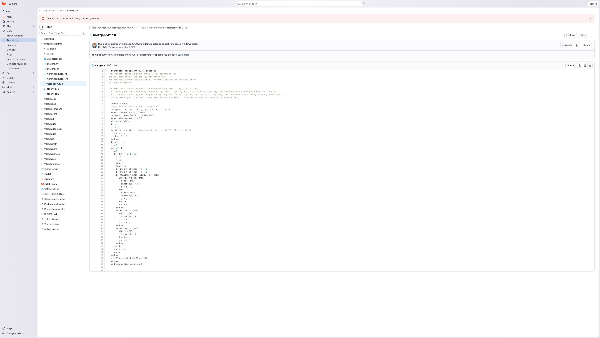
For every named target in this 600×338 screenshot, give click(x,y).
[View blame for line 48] (92, 210)
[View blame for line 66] (92, 264)
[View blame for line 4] (92, 79)
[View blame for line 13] (92, 106)
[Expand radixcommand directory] (42, 109)
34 (102, 169)
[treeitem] (63, 38)
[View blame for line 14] (92, 109)
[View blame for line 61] (92, 249)
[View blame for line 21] (92, 130)
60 (102, 246)
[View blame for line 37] (92, 177)
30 (102, 157)
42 (102, 192)
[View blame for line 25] (92, 142)
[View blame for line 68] (92, 270)
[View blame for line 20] (92, 127)
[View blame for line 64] (92, 258)
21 (102, 130)
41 (102, 189)
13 (102, 106)
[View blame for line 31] (92, 160)
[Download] (590, 65)
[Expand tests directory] (44, 54)
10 (102, 97)
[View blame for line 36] (92, 174)
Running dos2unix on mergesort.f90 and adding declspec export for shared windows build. (148, 44)
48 (102, 210)
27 (102, 148)
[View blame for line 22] (92, 133)
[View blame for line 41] (92, 189)
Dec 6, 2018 (130, 47)
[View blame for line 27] (92, 148)
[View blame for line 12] (92, 103)
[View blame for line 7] (92, 88)
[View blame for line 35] (92, 171)
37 (102, 178)
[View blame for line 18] (92, 121)
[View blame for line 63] (92, 255)
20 (102, 127)
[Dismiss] (591, 18)
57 (102, 237)
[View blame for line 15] (92, 112)
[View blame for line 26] (92, 145)
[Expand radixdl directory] (42, 119)
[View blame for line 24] (92, 139)
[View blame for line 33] (92, 165)
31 (102, 160)
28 (102, 151)
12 (102, 103)
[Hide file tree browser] (41, 27)
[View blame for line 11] (92, 100)
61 (102, 249)
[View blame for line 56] (92, 234)
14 (102, 109)
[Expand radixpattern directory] (42, 154)
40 (102, 186)
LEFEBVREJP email (106, 47)
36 (102, 175)
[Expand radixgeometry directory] (42, 129)
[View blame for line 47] (92, 207)
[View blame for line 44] (92, 198)
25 (102, 142)
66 (102, 264)
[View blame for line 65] (92, 261)
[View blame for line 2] (92, 73)
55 (102, 231)
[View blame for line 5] (92, 82)
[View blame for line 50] (92, 216)
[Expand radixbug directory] (42, 104)
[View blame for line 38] (92, 180)
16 (102, 115)
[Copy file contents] (579, 65)
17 (102, 118)
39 (102, 183)
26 (102, 145)
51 (102, 219)
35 (102, 172)
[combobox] (62, 33)
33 (102, 166)
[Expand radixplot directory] (42, 159)
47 (102, 207)
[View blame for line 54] (92, 228)
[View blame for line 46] (92, 204)
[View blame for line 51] (92, 219)
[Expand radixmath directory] (42, 144)
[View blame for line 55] (92, 231)
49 (102, 213)
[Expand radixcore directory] (42, 114)
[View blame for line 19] (92, 124)
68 (102, 270)
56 (102, 234)
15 (102, 112)
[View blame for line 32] (92, 162)
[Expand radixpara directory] (42, 149)
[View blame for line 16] (92, 115)
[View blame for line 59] (92, 243)
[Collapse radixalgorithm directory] (42, 44)
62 (102, 252)
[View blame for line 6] (92, 85)
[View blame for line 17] (92, 118)
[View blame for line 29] (92, 154)
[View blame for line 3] (92, 76)
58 (102, 240)
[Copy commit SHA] (576, 45)
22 (102, 133)
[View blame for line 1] (92, 70)
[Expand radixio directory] (42, 139)
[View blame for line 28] (92, 151)
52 (102, 222)
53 (102, 225)
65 (102, 261)
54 (102, 228)
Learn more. (184, 54)
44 (102, 198)
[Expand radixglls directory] (42, 134)
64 (102, 258)
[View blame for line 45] (92, 201)
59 (102, 243)
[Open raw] (584, 65)
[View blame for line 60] (92, 246)
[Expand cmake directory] (42, 39)
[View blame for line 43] (92, 195)
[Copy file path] (186, 27)
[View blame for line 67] (92, 267)
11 (102, 100)
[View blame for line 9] (92, 94)
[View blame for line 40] (92, 186)
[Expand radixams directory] (42, 99)
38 (102, 180)
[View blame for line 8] (92, 91)
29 (102, 154)
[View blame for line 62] (92, 252)
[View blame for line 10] (92, 97)
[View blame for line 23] (92, 136)
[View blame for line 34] (92, 168)
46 (102, 204)
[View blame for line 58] (92, 240)
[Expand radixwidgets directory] (42, 164)
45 (102, 201)
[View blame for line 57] (92, 237)
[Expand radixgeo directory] (42, 124)
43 (102, 195)
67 (102, 267)
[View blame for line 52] (92, 222)
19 (102, 124)
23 (102, 136)
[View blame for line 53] (92, 225)
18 (102, 121)
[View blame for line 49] (92, 213)
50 (102, 216)
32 (102, 163)
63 (102, 255)
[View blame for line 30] (92, 157)
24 (102, 139)
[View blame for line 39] (92, 183)
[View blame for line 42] (92, 192)
